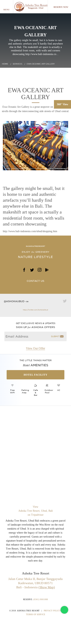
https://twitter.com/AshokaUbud (35, 310)
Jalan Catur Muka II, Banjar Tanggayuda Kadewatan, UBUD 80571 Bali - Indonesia (35, 583)
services (17, 64)
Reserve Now (61, 7)
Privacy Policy (52, 610)
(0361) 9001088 (40, 599)
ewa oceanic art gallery (41, 64)
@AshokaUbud (14, 301)
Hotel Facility (35, 374)
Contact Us (35, 281)
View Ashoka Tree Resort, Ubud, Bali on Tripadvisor (35, 510)
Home (5, 64)
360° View (62, 104)
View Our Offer (35, 348)
